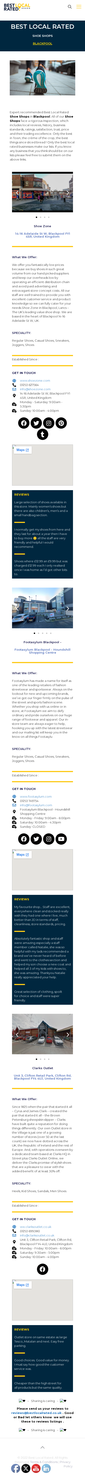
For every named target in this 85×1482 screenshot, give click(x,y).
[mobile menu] (79, 7)
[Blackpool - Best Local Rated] (17, 6)
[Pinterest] (61, 423)
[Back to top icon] (42, 1447)
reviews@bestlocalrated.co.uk (36, 1413)
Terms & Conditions (44, 1462)
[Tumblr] (42, 434)
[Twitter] (36, 423)
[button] (17, 193)
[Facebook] (23, 423)
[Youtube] (61, 839)
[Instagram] (48, 423)
